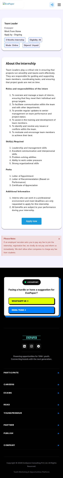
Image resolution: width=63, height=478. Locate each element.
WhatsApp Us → (20, 301)
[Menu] (59, 4)
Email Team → (19, 310)
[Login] (52, 4)
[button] (14, 39)
